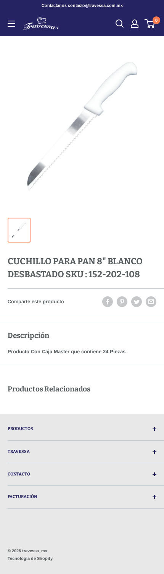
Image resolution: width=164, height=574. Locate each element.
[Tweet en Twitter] (136, 301)
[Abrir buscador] (120, 23)
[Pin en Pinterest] (122, 301)
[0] (150, 23)
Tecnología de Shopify (30, 558)
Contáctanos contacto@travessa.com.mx (82, 5)
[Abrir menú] (11, 24)
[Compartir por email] (151, 301)
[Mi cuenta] (134, 23)
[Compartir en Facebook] (107, 301)
